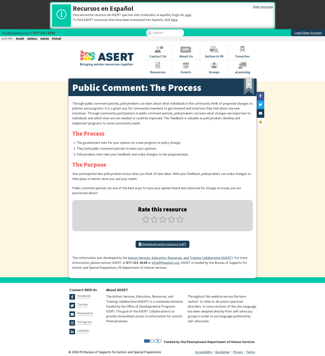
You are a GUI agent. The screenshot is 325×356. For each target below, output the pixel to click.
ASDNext (32, 38)
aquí (188, 15)
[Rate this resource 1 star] (146, 221)
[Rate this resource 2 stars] (154, 221)
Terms (250, 352)
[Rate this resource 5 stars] (179, 221)
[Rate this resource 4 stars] (171, 221)
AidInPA (44, 38)
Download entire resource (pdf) (163, 244)
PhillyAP (56, 38)
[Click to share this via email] (260, 113)
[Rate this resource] (260, 122)
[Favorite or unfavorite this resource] (243, 87)
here (174, 20)
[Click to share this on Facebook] (260, 96)
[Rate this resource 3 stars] (163, 221)
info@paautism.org (15, 33)
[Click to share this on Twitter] (260, 104)
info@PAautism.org (165, 262)
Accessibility (203, 352)
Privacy (238, 352)
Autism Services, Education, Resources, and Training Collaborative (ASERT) (180, 258)
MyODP (20, 38)
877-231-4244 (44, 33)
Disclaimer (222, 352)
